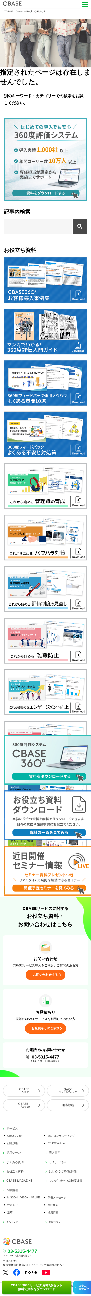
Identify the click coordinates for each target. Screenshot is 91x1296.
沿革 (10, 1212)
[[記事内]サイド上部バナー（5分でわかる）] (45, 200)
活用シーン (13, 1152)
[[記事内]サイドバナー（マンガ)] (45, 353)
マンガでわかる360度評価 (65, 1180)
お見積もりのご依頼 (45, 1028)
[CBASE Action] (24, 1105)
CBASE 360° (15, 1135)
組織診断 (68, 1105)
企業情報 (12, 1190)
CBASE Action (56, 1143)
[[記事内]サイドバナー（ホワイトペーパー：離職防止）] (45, 662)
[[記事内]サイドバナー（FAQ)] (45, 404)
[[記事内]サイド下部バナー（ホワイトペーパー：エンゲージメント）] (45, 714)
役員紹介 (12, 1205)
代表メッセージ (57, 1197)
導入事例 (55, 1152)
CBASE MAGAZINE (19, 1180)
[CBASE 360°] (24, 1091)
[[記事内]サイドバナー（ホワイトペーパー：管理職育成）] (45, 508)
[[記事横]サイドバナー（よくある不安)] (45, 456)
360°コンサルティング (61, 1135)
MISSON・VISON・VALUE (23, 1197)
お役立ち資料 (15, 1171)
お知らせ (12, 1222)
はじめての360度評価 (63, 1171)
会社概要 (53, 1205)
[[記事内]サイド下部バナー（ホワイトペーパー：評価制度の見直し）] (45, 611)
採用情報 (53, 1212)
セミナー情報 (57, 1162)
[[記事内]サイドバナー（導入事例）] (45, 302)
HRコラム (15, 11)
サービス (12, 1128)
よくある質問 (15, 1162)
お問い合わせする (45, 974)
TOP (6, 11)
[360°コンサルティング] (68, 1091)
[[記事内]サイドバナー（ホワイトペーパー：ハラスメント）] (45, 559)
